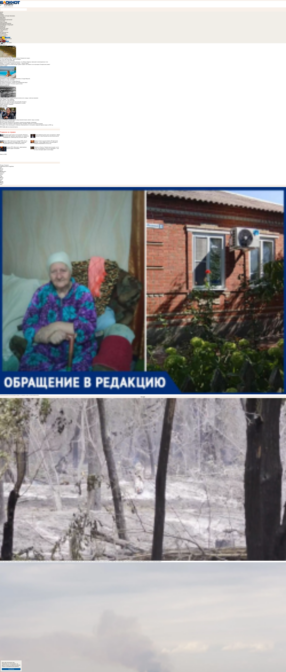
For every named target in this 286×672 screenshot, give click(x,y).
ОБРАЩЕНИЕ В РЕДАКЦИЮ (6, 24)
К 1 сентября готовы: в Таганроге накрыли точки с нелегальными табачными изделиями (125, 561)
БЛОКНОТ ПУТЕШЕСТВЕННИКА (7, 16)
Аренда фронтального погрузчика (100, 561)
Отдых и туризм (3, 65)
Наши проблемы (3, 105)
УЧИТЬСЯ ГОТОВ (8, 38)
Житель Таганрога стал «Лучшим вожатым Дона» (152, 561)
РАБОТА (8, 37)
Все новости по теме (4, 60)
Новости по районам (4, 85)
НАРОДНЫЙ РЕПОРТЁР (5, 23)
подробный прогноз (4, 166)
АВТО (1, 13)
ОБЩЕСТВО (3, 26)
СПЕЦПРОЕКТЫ (4, 29)
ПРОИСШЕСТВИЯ (4, 28)
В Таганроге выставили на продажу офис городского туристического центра (78, 561)
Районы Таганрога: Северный (6, 104)
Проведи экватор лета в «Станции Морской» (10, 81)
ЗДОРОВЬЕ (2, 17)
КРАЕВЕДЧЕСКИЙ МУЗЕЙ (6, 19)
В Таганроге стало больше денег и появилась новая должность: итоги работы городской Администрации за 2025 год (26, 124)
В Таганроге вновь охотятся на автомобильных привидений (51, 561)
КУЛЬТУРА (2, 21)
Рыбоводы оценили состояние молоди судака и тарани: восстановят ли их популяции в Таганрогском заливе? (25, 64)
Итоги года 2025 (3, 106)
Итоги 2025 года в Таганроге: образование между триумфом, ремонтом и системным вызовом (21, 123)
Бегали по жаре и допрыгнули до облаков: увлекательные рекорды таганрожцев (18, 122)
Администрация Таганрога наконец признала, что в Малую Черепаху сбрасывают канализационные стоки (24, 61)
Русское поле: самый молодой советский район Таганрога (13, 101)
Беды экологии (3, 45)
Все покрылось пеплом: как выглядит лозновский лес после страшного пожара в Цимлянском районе (20, 561)
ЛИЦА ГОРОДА (3, 22)
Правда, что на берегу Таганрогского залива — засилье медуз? (14, 63)
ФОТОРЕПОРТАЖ (4, 32)
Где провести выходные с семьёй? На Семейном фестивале (13, 82)
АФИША (2, 14)
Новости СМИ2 (3, 154)
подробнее (11, 166)
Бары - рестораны (8, 42)
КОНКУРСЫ (2, 18)
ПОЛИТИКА (2, 27)
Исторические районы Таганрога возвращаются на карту (13, 103)
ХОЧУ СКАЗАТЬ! (4, 35)
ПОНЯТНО (11, 669)
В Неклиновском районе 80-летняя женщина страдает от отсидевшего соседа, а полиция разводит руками (19, 395)
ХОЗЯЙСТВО (3, 33)
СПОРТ (1, 31)
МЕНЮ (1, 12)
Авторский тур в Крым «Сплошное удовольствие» (11, 83)
